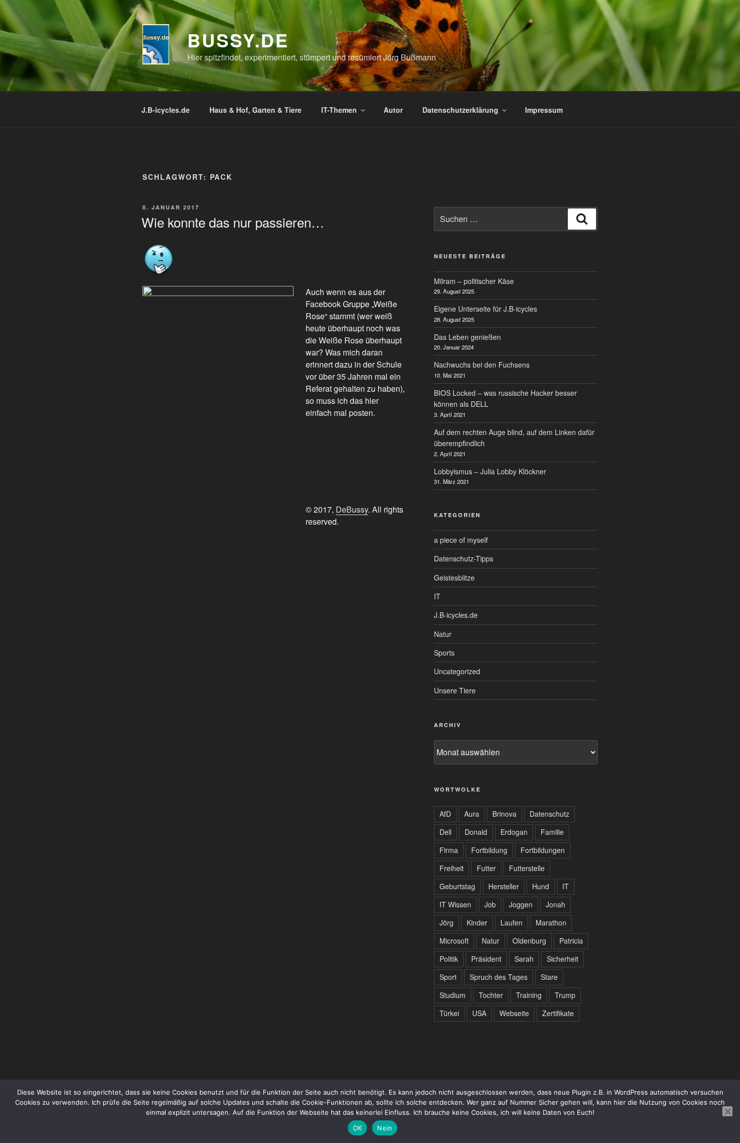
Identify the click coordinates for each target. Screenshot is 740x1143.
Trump (565, 995)
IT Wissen (455, 904)
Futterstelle (527, 868)
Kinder (477, 922)
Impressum (544, 110)
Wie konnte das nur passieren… (232, 221)
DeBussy (352, 509)
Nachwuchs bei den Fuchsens (482, 365)
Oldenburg (529, 941)
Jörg (446, 922)
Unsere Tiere (455, 690)
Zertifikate (558, 1013)
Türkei (449, 1013)
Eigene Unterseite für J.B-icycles (485, 309)
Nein (384, 1128)
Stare (549, 977)
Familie (552, 832)
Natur (443, 634)
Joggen (521, 904)
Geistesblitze (454, 578)
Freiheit (451, 868)
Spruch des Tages (499, 977)
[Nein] (727, 1111)
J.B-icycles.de (165, 110)
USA (479, 1013)
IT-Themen (339, 110)
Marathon (551, 922)
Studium (452, 995)
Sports (444, 653)
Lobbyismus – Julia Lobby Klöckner (490, 471)
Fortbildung (489, 850)
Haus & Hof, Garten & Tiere (255, 110)
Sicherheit (562, 959)
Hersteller (503, 886)
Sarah (524, 959)
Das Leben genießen (467, 337)
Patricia (571, 941)
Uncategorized (457, 671)
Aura (471, 814)
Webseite (514, 1013)
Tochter (491, 995)
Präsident (486, 959)
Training (529, 995)
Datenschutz (549, 814)
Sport (448, 977)
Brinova (504, 814)
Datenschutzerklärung (460, 110)
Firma (448, 850)
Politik (448, 959)
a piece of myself (461, 540)
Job (490, 904)
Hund (540, 886)
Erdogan (514, 832)
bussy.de (238, 40)
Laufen (511, 922)
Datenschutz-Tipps (463, 558)
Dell (445, 832)
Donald (476, 832)
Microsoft (454, 941)
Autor (393, 110)
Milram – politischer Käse (474, 281)
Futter (486, 868)
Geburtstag (457, 886)
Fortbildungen (543, 850)
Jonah (555, 904)
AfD (445, 814)
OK (357, 1128)
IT (437, 596)
